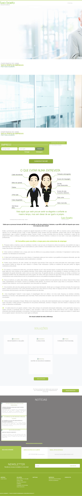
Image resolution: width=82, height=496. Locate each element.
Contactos (68, 477)
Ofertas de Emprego (53, 480)
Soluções (19, 477)
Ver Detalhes (25, 414)
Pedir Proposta (70, 390)
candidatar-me (41, 161)
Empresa (3, 477)
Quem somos (4, 478)
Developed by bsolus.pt (29, 493)
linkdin (8, 454)
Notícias (35, 477)
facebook (3, 454)
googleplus (12, 454)
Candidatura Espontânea (55, 478)
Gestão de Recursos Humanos (21, 483)
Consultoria (20, 480)
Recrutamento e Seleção (22, 478)
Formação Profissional (22, 485)
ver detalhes (41, 379)
